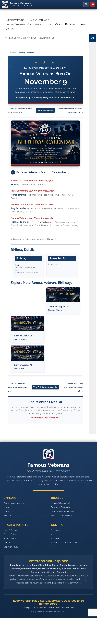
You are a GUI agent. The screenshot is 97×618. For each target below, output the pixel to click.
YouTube (55, 538)
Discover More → (55, 310)
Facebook (55, 530)
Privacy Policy (10, 538)
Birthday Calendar (45, 110)
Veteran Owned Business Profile (64, 542)
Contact (10, 28)
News (6, 507)
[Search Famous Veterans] (86, 4)
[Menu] (92, 4)
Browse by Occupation (61, 507)
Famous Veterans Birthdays (60, 24)
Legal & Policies (10, 530)
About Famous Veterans (14, 503)
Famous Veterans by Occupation (22, 24)
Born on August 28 (59, 306)
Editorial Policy (10, 534)
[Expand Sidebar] (92, 38)
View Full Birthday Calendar (45, 387)
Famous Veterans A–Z (40, 19)
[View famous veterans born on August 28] (63, 294)
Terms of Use (9, 542)
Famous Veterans (15, 19)
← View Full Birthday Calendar (21, 53)
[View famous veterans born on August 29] (27, 323)
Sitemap (7, 515)
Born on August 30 (23, 365)
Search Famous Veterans (61, 515)
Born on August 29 (23, 335)
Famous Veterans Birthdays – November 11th (73, 387)
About (83, 24)
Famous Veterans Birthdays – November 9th (17, 387)
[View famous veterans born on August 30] (27, 353)
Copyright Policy (11, 547)
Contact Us (8, 511)
